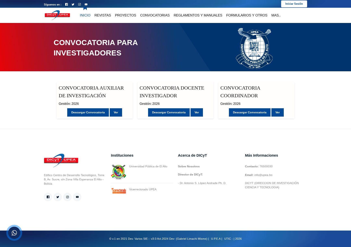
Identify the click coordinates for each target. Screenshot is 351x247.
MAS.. (276, 15)
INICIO (85, 15)
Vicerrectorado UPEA (142, 189)
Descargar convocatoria (88, 112)
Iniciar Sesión (294, 3)
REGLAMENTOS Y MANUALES (198, 15)
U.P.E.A (216, 238)
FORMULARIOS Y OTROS (246, 15)
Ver (116, 112)
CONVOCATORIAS (155, 15)
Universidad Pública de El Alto (148, 166)
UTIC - (228, 238)
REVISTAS (102, 15)
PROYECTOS (125, 15)
